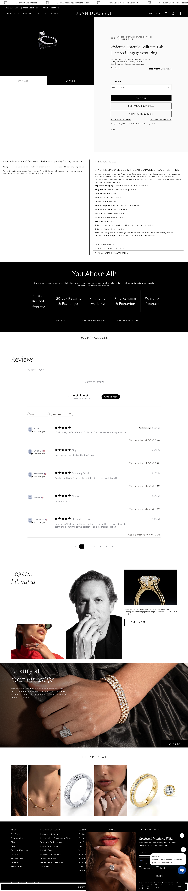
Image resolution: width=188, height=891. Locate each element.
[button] (44, 790)
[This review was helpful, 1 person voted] (153, 509)
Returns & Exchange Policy (146, 124)
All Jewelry (45, 866)
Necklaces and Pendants (51, 862)
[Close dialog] (182, 835)
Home (113, 38)
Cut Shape (116, 81)
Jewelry (26, 13)
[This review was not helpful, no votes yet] (158, 440)
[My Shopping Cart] (180, 13)
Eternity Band (46, 850)
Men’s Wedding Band (50, 846)
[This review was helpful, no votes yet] (153, 440)
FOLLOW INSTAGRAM (94, 757)
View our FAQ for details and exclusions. (136, 235)
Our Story (15, 834)
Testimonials (16, 866)
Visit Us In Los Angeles (175, 2)
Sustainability (17, 838)
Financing (15, 854)
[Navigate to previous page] (75, 546)
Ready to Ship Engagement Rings (55, 838)
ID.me (81, 866)
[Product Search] (166, 13)
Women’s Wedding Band (51, 842)
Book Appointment (121, 119)
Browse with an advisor (141, 114)
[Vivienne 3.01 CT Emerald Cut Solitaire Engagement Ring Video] (47, 42)
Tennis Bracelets (48, 858)
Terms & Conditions (35, 883)
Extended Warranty (19, 850)
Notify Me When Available (141, 105)
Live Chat (82, 842)
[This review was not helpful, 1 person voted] (158, 463)
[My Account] (173, 13)
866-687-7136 (12, 7)
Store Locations (30, 7)
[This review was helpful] (153, 486)
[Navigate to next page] (112, 546)
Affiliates (15, 862)
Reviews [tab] (31, 369)
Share (113, 129)
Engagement (12, 13)
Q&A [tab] (41, 369)
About (37, 13)
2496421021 (147, 59)
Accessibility (17, 858)
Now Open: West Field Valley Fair (78, 2)
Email (81, 846)
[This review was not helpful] (158, 486)
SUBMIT (160, 875)
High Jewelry (51, 13)
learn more (138, 622)
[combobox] (38, 414)
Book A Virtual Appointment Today (27, 2)
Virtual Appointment (51, 7)
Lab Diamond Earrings (50, 854)
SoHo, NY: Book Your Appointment (129, 2)
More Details (115, 68)
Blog (13, 842)
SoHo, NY (83, 854)
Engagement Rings (49, 834)
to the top (174, 743)
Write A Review (110, 397)
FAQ (53, 173)
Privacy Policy (17, 883)
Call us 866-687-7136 (161, 119)
